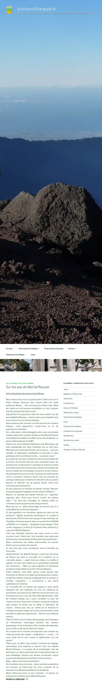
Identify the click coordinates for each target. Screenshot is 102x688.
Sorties (66, 445)
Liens (33, 355)
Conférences (69, 403)
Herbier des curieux (71, 412)
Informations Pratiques (28, 348)
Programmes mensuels (53, 348)
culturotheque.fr (36, 9)
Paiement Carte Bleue (15, 355)
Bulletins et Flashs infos (73, 394)
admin (30, 383)
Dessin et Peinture (71, 408)
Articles (71, 348)
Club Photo (68, 399)
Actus (66, 389)
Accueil (9, 348)
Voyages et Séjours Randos (74, 449)
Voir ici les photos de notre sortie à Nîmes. (25, 393)
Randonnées (69, 436)
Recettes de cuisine (71, 440)
